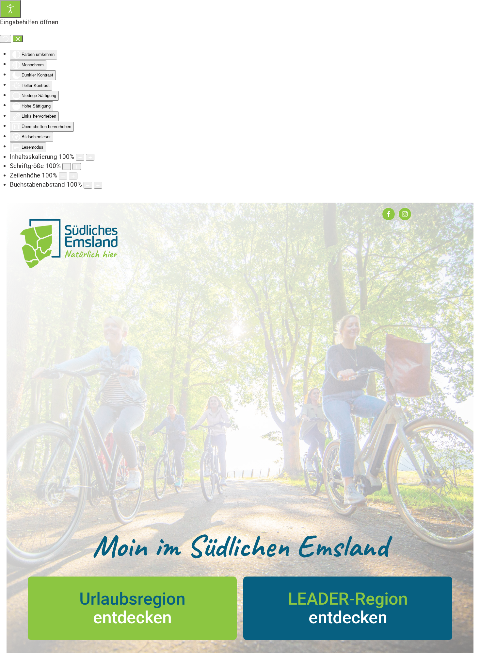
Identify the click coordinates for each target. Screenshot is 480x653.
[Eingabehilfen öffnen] (10, 9)
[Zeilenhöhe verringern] (63, 176)
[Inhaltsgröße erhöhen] (90, 157)
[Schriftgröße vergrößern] (76, 166)
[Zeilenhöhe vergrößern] (73, 176)
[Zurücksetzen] (5, 39)
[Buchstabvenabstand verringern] (88, 185)
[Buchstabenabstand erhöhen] (98, 185)
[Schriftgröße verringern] (66, 166)
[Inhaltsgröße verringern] (80, 157)
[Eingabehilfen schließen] (18, 38)
